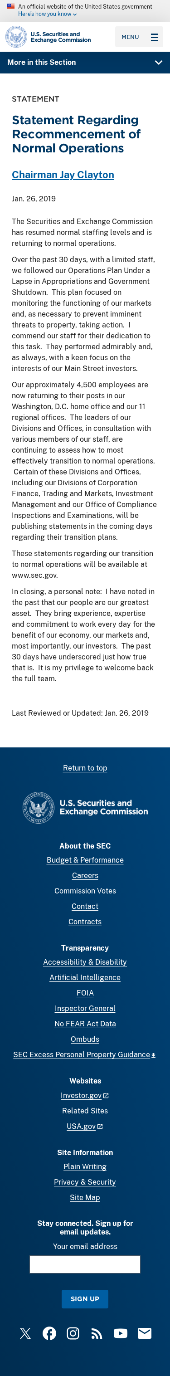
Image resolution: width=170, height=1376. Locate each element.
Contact (85, 906)
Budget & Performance (85, 860)
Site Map (85, 1197)
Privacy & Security (85, 1182)
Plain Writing (85, 1166)
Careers (85, 875)
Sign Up (85, 1299)
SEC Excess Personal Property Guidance (81, 1054)
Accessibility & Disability (85, 962)
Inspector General (85, 1008)
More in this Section (41, 62)
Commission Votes (85, 891)
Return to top (85, 768)
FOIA (85, 993)
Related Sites (85, 1111)
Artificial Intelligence (85, 977)
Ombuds (85, 1039)
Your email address (85, 1246)
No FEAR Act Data (85, 1024)
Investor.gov (81, 1095)
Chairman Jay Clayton (63, 175)
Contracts (85, 921)
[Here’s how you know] (85, 11)
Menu (130, 36)
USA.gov (81, 1126)
